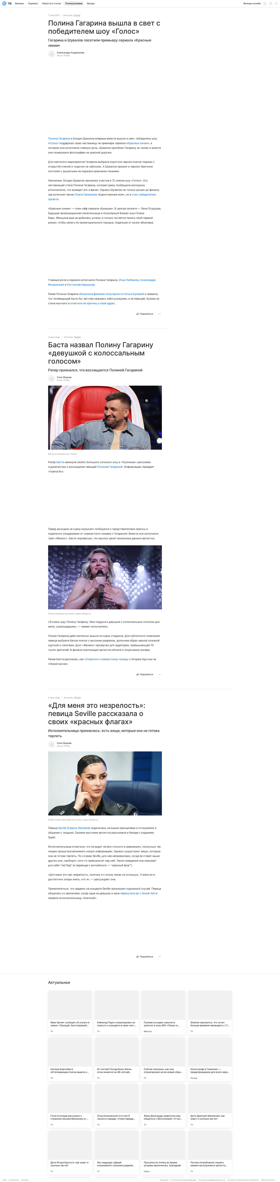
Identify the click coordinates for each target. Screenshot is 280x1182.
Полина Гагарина (59, 138)
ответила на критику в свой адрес (92, 303)
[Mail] (4, 3)
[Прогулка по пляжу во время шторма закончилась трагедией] (163, 1152)
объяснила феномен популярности (101, 294)
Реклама (25, 1180)
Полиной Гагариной (110, 466)
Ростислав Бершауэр (81, 284)
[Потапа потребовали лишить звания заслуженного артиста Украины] (210, 1152)
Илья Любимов (129, 279)
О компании (14, 1180)
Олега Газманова (86, 194)
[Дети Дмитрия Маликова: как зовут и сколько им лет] (210, 1106)
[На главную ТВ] (9, 3)
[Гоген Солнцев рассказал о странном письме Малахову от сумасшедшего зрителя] (70, 1106)
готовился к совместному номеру (106, 659)
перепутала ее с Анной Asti (137, 893)
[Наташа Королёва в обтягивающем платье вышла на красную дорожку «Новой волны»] (70, 1059)
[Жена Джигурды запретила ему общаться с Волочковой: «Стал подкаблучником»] (163, 1106)
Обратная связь (268, 1180)
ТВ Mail (77, 15)
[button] (105, 418)
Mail (4, 1180)
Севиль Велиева (78, 827)
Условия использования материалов (243, 1180)
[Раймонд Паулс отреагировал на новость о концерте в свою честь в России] (117, 1012)
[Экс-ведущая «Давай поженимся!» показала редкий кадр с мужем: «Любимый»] (117, 1152)
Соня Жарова (64, 377)
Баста (60, 462)
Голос (53, 143)
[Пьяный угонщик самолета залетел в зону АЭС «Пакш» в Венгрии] (163, 1012)
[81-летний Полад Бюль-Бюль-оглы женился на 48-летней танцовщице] (117, 1059)
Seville (62, 827)
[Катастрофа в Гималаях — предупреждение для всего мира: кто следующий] (210, 1059)
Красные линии (138, 143)
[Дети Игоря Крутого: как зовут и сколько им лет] (70, 1152)
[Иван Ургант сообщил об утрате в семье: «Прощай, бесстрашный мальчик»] (70, 1012)
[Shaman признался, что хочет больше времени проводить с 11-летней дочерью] (210, 1012)
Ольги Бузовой (134, 294)
